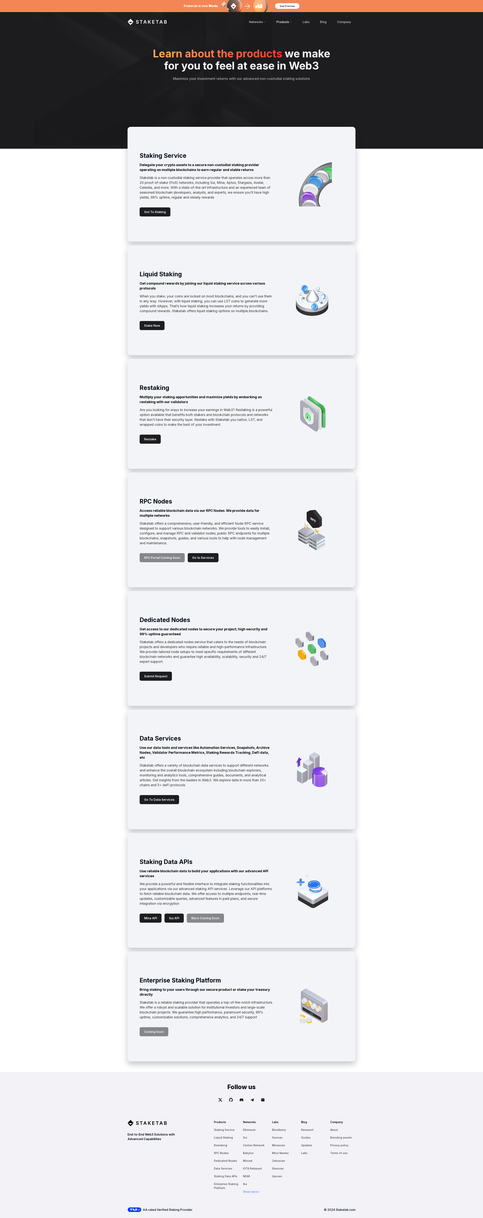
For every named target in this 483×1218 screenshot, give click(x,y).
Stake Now (152, 325)
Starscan (278, 1168)
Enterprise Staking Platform (226, 1186)
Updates (306, 1145)
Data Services (223, 1168)
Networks (256, 22)
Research (307, 1129)
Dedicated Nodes (225, 1160)
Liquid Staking (223, 1137)
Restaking (220, 1145)
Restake (150, 439)
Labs (306, 22)
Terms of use (339, 1153)
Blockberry (279, 1129)
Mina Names (280, 1153)
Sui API (174, 918)
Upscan (277, 1176)
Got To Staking (155, 212)
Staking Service (224, 1129)
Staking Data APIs (225, 1176)
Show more (250, 1191)
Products (282, 22)
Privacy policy (339, 1145)
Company (344, 22)
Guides (306, 1137)
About (334, 1129)
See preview (287, 6)
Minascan (278, 1145)
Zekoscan (278, 1160)
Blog (323, 22)
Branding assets (341, 1137)
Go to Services (203, 558)
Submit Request (155, 676)
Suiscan (277, 1137)
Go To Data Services (159, 799)
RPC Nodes (221, 1153)
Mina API (150, 918)
